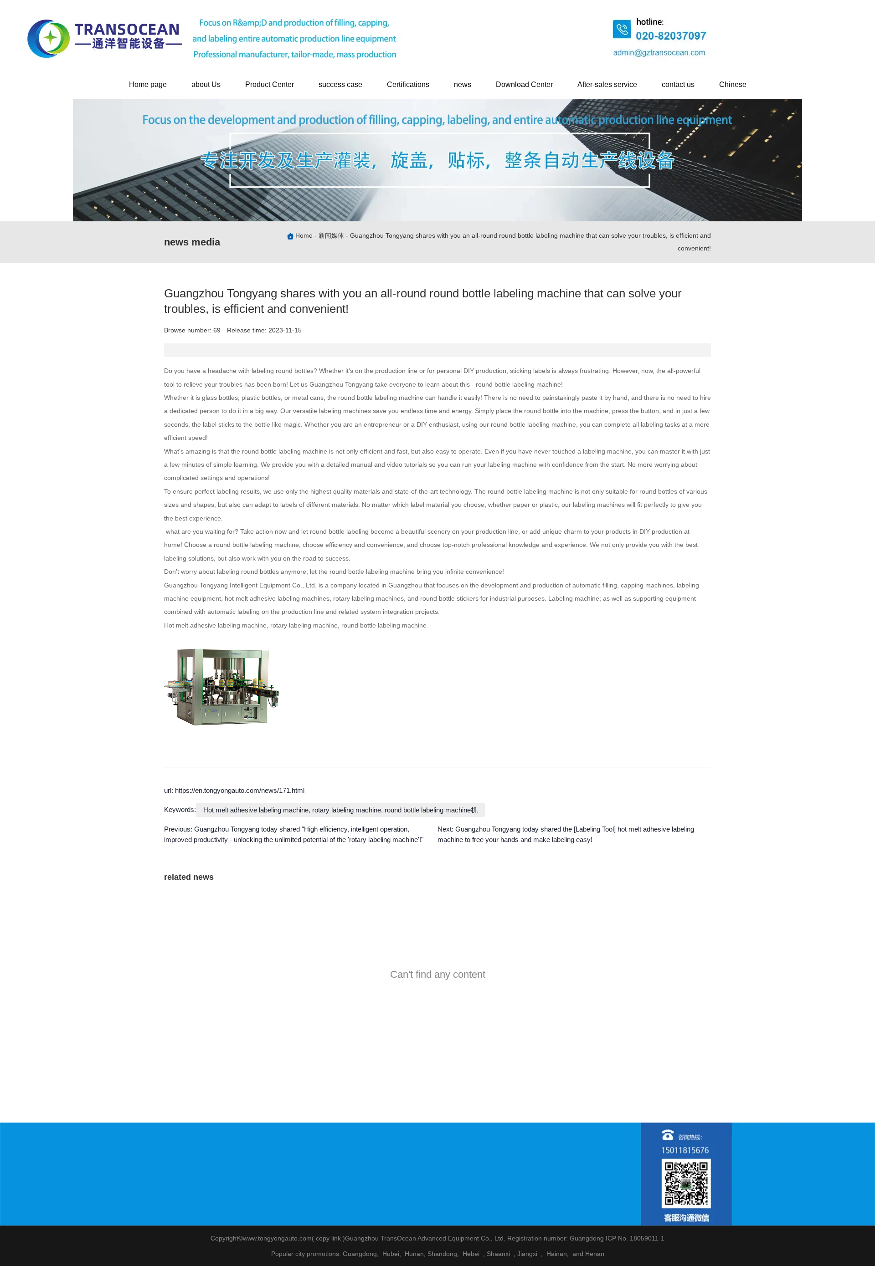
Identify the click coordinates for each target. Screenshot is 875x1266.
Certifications (408, 84)
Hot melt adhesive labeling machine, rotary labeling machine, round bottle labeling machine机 (340, 810)
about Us (206, 84)
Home (304, 236)
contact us (678, 84)
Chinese (732, 84)
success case (340, 84)
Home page (148, 84)
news (462, 84)
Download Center (524, 84)
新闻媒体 (331, 236)
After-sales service (607, 84)
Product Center (269, 84)
